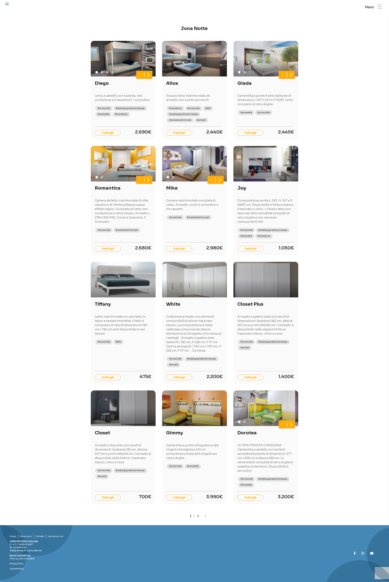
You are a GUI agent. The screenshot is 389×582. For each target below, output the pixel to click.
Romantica (108, 188)
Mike (172, 188)
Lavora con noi (55, 536)
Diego (102, 83)
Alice (172, 83)
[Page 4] (112, 72)
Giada (244, 83)
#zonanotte (104, 108)
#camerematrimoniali (180, 120)
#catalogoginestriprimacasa (130, 108)
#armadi (201, 120)
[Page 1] (96, 72)
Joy (241, 188)
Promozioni (26, 536)
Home (13, 536)
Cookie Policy (17, 568)
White (173, 304)
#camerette (103, 114)
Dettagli (108, 133)
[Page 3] (107, 72)
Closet (102, 433)
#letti (208, 108)
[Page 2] (102, 72)
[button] (140, 75)
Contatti (40, 536)
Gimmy (174, 433)
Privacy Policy (17, 563)
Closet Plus (250, 304)
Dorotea (247, 433)
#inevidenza (121, 114)
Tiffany (103, 304)
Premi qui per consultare (22, 558)
